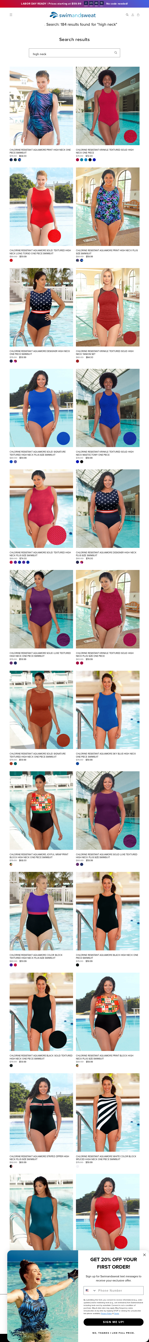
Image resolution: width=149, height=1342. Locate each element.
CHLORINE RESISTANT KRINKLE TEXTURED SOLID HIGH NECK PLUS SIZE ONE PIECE (105, 655)
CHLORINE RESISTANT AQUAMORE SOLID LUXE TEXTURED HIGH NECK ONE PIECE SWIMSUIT (40, 655)
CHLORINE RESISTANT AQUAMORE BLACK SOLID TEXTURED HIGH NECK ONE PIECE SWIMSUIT (41, 1057)
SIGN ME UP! (113, 1322)
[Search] (116, 53)
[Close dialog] (144, 1255)
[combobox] (74, 53)
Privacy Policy (106, 1313)
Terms (116, 1313)
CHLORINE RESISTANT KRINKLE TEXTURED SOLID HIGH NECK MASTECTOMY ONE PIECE (105, 453)
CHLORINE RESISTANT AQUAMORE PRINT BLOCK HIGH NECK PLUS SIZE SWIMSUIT (104, 1057)
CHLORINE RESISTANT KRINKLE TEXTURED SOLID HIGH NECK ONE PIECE (105, 151)
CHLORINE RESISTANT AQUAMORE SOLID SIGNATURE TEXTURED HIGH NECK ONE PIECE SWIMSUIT (38, 755)
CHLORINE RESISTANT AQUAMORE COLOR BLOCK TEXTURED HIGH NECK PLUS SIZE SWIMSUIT (36, 957)
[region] (74, 4)
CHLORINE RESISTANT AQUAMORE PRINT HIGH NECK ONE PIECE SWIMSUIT (40, 151)
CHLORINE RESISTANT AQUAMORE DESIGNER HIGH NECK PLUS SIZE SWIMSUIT (106, 554)
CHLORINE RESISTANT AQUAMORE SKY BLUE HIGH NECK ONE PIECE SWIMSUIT (106, 755)
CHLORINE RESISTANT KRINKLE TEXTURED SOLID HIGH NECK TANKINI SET (105, 353)
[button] (11, 14)
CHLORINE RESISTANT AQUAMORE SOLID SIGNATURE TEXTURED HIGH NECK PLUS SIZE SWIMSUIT (38, 453)
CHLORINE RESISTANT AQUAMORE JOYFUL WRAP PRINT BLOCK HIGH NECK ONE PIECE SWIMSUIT (39, 856)
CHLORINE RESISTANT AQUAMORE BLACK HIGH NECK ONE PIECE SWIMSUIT (107, 957)
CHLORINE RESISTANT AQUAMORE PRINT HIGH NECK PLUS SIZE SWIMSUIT (107, 252)
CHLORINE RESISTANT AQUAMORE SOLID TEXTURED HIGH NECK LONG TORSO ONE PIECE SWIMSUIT (40, 252)
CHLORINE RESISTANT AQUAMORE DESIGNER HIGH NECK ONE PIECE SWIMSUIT (40, 353)
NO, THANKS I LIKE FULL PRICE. (113, 1333)
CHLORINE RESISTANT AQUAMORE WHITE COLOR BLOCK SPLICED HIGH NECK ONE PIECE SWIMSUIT (106, 1158)
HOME (37, 24)
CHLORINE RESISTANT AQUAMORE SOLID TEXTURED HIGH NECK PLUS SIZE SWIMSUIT (40, 554)
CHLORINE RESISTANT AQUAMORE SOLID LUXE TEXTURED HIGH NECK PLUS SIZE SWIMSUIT (106, 856)
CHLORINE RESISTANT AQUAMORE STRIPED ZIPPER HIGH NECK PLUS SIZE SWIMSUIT (39, 1158)
